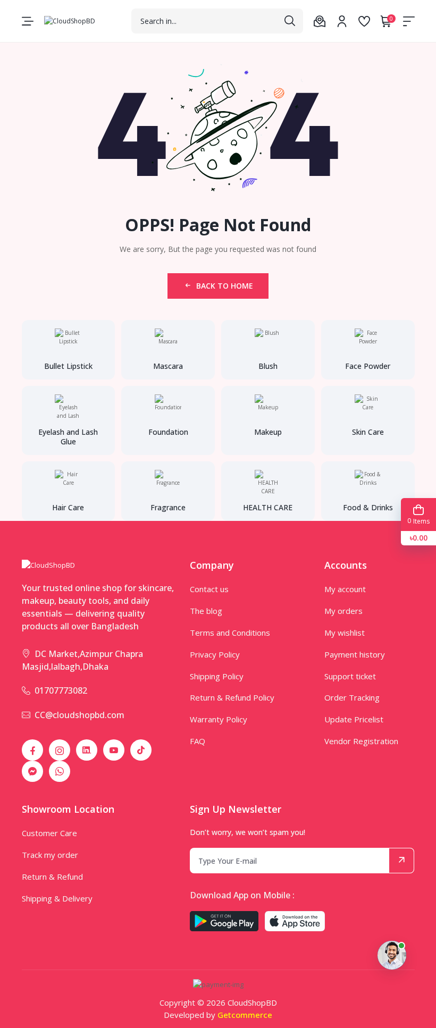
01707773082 (61, 690)
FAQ (197, 741)
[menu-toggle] (27, 21)
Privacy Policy (215, 654)
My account (345, 589)
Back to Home (224, 286)
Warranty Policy (218, 719)
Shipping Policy (217, 676)
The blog (206, 610)
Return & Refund (52, 876)
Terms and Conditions (230, 632)
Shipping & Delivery (57, 898)
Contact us (209, 589)
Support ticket (350, 676)
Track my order (50, 854)
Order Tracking (352, 697)
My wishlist (344, 632)
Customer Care (49, 833)
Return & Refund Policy (232, 697)
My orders (343, 610)
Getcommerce (244, 1014)
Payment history (354, 654)
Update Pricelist (353, 719)
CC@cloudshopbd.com (79, 715)
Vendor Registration (361, 741)
